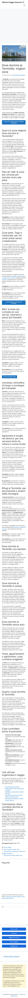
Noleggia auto (14, 946)
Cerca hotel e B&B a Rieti (9, 376)
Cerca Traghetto (14, 942)
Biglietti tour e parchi (14, 937)
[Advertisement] (14, 27)
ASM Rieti (4, 279)
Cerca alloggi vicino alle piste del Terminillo (14, 302)
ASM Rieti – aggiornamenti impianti (14, 791)
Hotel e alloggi (7, 847)
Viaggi (14, 849)
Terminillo (9, 849)
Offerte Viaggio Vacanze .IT (13, 2)
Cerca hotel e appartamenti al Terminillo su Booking (14, 122)
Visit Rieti (7, 793)
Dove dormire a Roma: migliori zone (13, 855)
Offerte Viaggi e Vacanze (11, 956)
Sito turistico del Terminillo (12, 786)
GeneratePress (14, 996)
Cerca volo (14, 933)
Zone (18, 849)
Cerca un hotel (14, 929)
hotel (5, 849)
